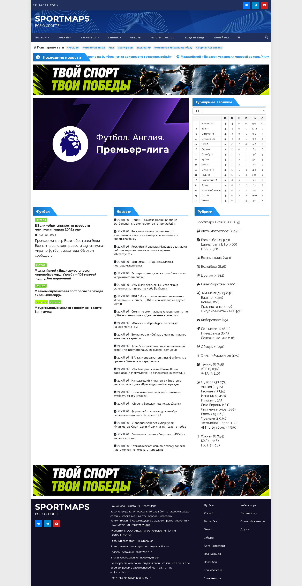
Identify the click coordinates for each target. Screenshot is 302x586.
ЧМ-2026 (73, 47)
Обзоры (136, 37)
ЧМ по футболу (213, 427)
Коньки (206, 302)
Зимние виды (211, 293)
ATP (204, 369)
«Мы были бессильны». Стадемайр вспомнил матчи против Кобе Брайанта (146, 286)
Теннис (113, 37)
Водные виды (195, 37)
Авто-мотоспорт (163, 37)
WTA (205, 373)
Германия (209, 391)
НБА (204, 249)
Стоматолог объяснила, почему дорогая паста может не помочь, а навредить (150, 447)
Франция (208, 418)
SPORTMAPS (62, 19)
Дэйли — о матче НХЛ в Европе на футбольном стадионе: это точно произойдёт (145, 221)
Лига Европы (211, 405)
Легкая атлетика (214, 338)
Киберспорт (211, 320)
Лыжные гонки (212, 307)
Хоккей (64, 37)
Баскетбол (89, 37)
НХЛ (204, 445)
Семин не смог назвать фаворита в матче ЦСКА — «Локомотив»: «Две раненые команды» (151, 313)
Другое (207, 275)
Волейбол (221, 37)
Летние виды (211, 329)
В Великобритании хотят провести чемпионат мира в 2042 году (62, 227)
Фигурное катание (216, 311)
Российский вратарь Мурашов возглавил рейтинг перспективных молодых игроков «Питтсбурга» (150, 250)
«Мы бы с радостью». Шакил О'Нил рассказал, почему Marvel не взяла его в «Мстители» (149, 370)
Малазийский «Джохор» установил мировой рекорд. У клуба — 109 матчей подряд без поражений (65, 274)
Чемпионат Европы (216, 423)
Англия (206, 387)
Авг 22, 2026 (47, 234)
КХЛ (204, 441)
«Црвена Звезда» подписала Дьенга (156, 403)
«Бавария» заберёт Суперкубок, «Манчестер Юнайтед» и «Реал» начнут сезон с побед (150, 424)
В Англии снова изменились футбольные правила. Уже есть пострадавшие (150, 359)
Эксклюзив (144, 47)
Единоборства (213, 284)
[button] (266, 37)
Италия (207, 400)
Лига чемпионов (214, 409)
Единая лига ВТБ (214, 244)
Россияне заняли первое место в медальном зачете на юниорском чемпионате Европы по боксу (146, 235)
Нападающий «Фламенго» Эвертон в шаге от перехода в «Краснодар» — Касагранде (147, 382)
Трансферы (125, 47)
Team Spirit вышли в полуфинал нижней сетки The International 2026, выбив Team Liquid (149, 347)
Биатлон (207, 298)
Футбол (41, 37)
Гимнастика (210, 333)
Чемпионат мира (93, 47)
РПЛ (111, 47)
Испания (41, 302)
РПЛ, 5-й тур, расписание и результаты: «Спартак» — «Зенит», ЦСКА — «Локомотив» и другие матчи (149, 299)
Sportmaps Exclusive (213, 222)
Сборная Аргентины (209, 47)
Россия (206, 414)
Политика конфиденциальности (131, 577)
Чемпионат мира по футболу (173, 47)
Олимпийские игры (216, 356)
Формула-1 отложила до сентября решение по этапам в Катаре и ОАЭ (146, 413)
